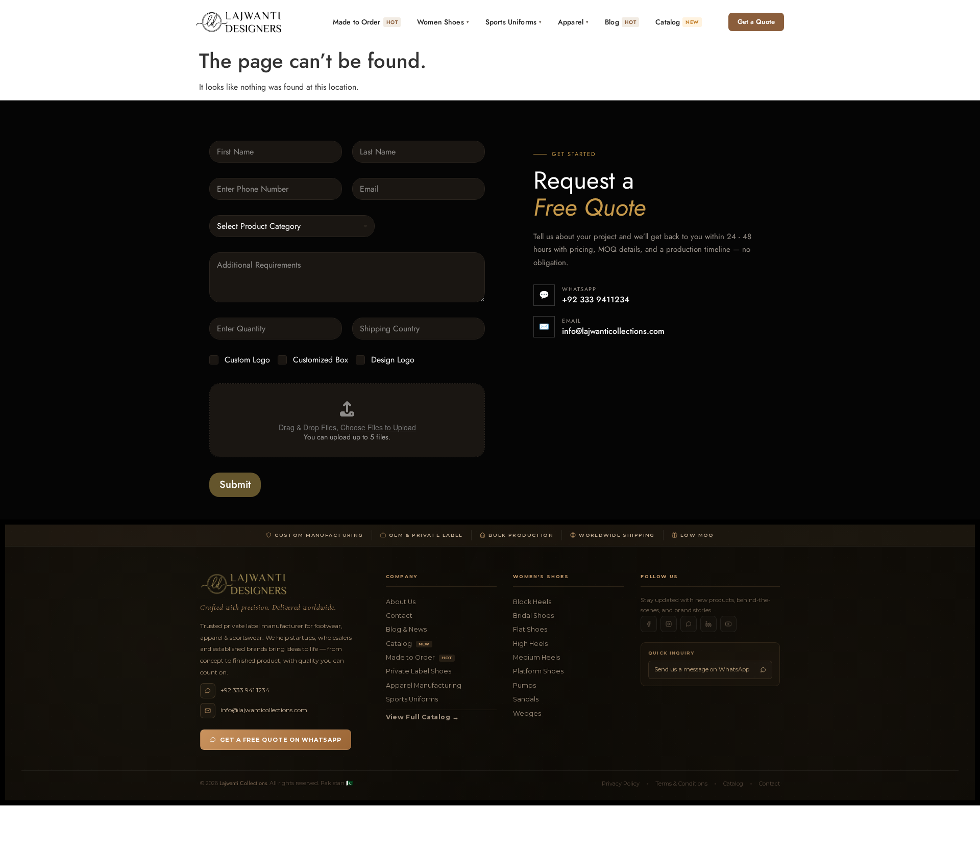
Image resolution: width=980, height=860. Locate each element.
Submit (235, 484)
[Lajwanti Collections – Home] (241, 22)
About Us (400, 602)
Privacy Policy (621, 783)
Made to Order (419, 657)
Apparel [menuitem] (573, 22)
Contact (399, 615)
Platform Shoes (538, 671)
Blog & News (406, 629)
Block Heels (532, 602)
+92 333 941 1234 (245, 690)
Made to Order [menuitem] (365, 22)
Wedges (527, 713)
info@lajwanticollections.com (613, 331)
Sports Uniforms (412, 699)
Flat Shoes (530, 629)
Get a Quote (756, 22)
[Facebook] (649, 624)
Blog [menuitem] (620, 22)
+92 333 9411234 (595, 299)
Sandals (525, 699)
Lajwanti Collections (243, 783)
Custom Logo (247, 360)
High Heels (530, 643)
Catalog (408, 643)
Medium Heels (536, 657)
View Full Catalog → (422, 717)
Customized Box (320, 360)
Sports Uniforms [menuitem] (513, 22)
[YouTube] (728, 624)
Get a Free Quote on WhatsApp (280, 739)
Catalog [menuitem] (676, 22)
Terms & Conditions (681, 783)
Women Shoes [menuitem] (443, 22)
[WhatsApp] (688, 624)
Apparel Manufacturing (423, 685)
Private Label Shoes (418, 671)
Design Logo (392, 360)
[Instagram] (668, 624)
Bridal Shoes (533, 615)
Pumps (524, 685)
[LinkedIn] (708, 624)
